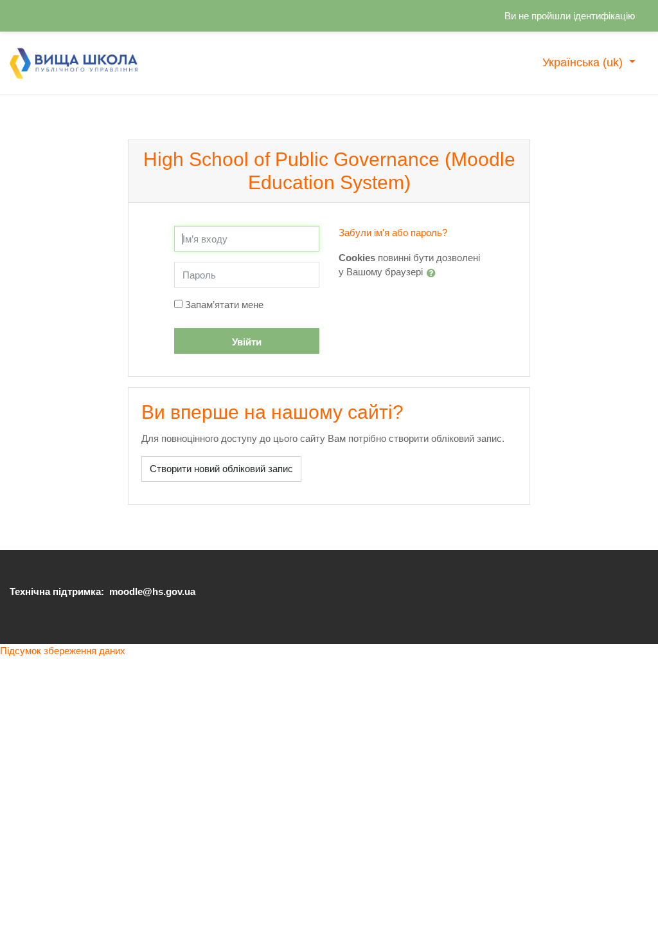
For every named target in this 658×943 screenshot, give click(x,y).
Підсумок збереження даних (62, 650)
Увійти (247, 341)
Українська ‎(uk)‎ (584, 62)
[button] (433, 273)
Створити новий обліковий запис (221, 468)
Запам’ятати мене (224, 304)
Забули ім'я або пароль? (393, 232)
